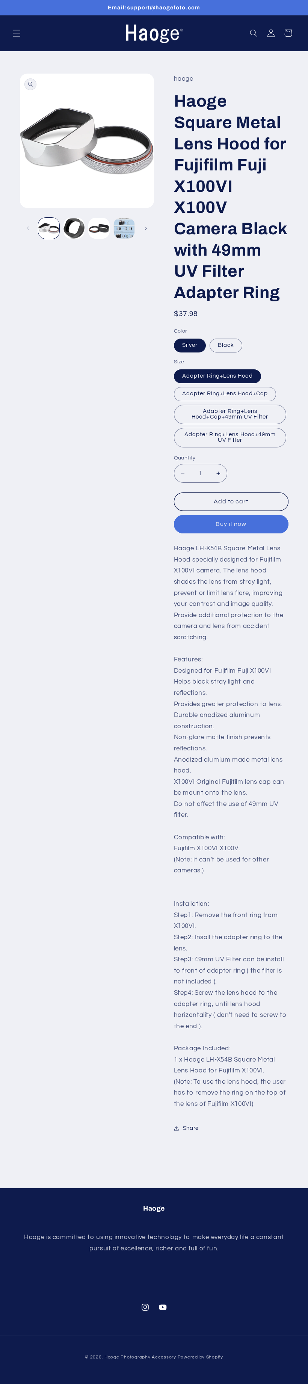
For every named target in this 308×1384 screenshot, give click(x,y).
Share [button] (191, 1128)
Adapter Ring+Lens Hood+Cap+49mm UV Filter (230, 414)
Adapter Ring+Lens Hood (217, 376)
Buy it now (231, 524)
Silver (190, 345)
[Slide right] (145, 228)
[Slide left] (28, 228)
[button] (16, 33)
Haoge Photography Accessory (140, 1357)
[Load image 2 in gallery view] (74, 228)
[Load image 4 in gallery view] (123, 228)
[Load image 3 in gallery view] (98, 228)
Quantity (185, 458)
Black (226, 345)
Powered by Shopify (200, 1357)
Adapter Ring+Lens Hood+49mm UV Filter (230, 437)
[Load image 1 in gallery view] (48, 228)
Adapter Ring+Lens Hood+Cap (225, 393)
